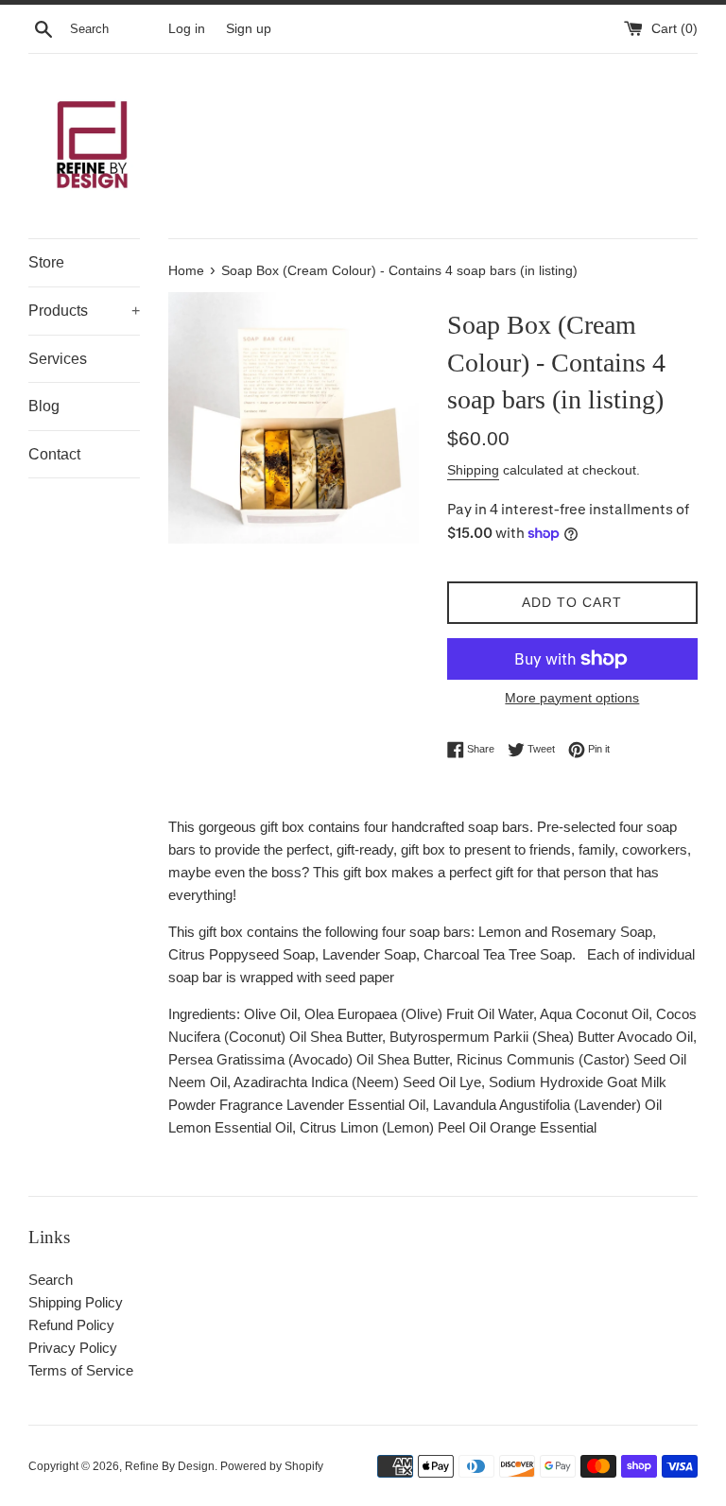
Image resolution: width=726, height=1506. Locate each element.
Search (50, 1280)
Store (46, 262)
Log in (186, 29)
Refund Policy (71, 1325)
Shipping (473, 469)
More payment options (572, 697)
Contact (54, 454)
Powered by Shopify (271, 1466)
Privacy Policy (72, 1348)
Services (57, 359)
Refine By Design (170, 1466)
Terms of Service (80, 1370)
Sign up (248, 29)
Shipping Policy (75, 1302)
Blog (44, 406)
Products (84, 311)
